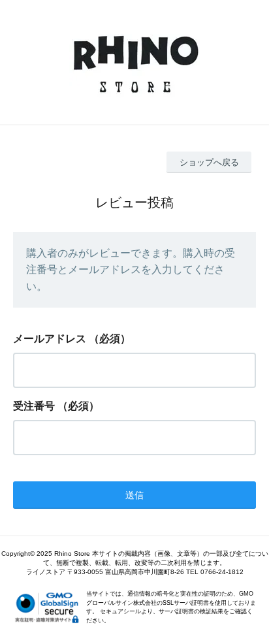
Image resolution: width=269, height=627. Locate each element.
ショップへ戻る (209, 162)
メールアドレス (49, 338)
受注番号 (34, 405)
